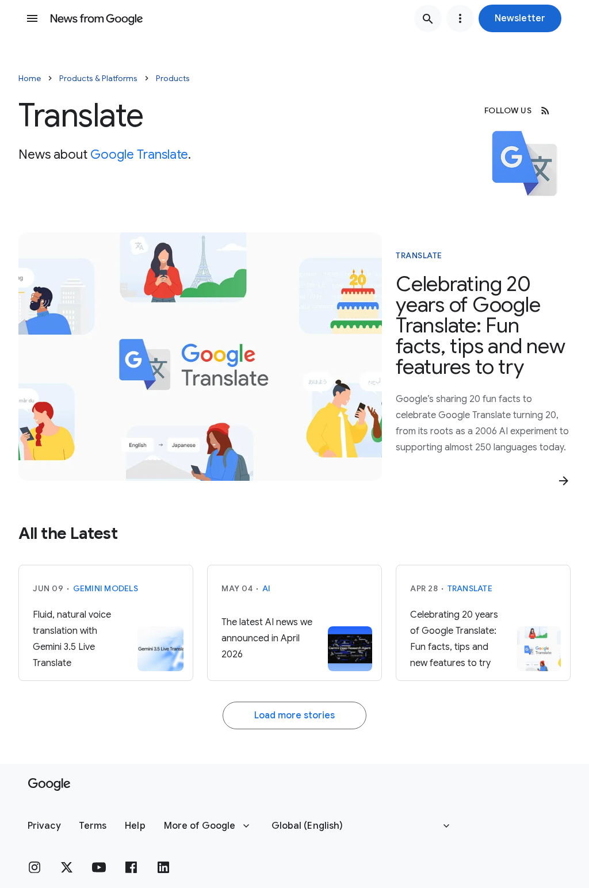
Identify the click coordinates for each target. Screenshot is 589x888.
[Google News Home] (97, 18)
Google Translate (139, 154)
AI (266, 588)
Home (29, 78)
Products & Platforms (98, 78)
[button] (520, 18)
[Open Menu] (32, 18)
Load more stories (294, 715)
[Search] (428, 18)
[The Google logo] (49, 784)
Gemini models (105, 588)
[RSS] (545, 110)
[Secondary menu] (460, 18)
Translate (419, 255)
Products (173, 78)
